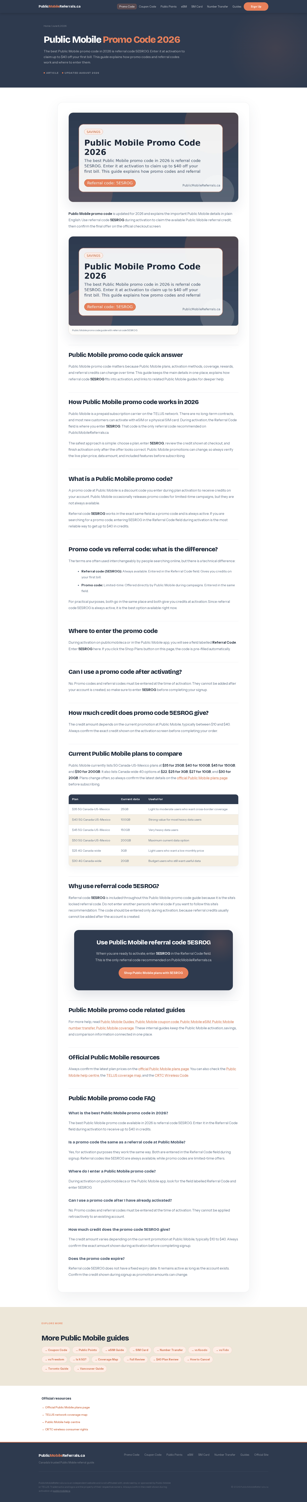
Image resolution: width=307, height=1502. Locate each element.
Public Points (168, 6)
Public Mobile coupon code (157, 1022)
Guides (236, 6)
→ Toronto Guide (56, 1368)
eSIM (184, 6)
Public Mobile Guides (117, 1022)
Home (47, 25)
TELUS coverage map (123, 1075)
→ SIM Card (140, 1350)
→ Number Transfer (169, 1350)
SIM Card (197, 6)
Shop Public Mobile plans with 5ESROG (153, 973)
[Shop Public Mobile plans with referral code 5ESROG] (153, 281)
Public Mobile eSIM (195, 1022)
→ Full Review (135, 1359)
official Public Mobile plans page (202, 778)
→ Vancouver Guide (90, 1368)
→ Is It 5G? (79, 1359)
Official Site (261, 1454)
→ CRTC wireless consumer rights (65, 1429)
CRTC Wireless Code (171, 1075)
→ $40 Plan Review (165, 1359)
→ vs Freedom (54, 1359)
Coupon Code (147, 6)
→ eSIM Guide (114, 1350)
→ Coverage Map (106, 1359)
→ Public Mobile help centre (61, 1422)
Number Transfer (217, 6)
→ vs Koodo (199, 1350)
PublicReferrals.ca (59, 6)
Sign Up (256, 6)
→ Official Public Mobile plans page (66, 1407)
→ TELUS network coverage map (65, 1414)
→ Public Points (86, 1350)
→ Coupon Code (56, 1350)
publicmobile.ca (61, 1490)
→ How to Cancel (198, 1359)
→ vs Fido (222, 1350)
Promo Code (126, 6)
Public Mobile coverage (115, 1028)
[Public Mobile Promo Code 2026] (153, 157)
